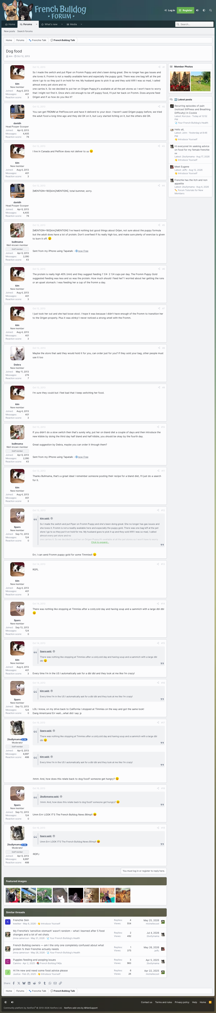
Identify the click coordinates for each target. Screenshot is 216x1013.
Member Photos (183, 66)
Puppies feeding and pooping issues (34, 959)
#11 (163, 470)
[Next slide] (206, 81)
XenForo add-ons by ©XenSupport (81, 1008)
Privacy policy (182, 1002)
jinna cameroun (21, 938)
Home (12, 24)
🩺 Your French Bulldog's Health (63, 938)
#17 (163, 722)
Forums (27, 24)
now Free (83, 250)
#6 (163, 269)
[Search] (210, 10)
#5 (163, 225)
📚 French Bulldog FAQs (49, 963)
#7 (163, 308)
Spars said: (46, 651)
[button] (204, 10)
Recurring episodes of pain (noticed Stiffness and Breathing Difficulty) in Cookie (192, 109)
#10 (163, 427)
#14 (163, 603)
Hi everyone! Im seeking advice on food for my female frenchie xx (192, 150)
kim (10, 56)
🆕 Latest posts (183, 99)
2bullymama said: (49, 796)
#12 (163, 510)
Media (73, 24)
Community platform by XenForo (33, 1008)
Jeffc (156, 950)
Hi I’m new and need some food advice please (40, 970)
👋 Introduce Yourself (48, 923)
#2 (163, 106)
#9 (163, 387)
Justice (17, 974)
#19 (163, 827)
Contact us (146, 1002)
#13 (163, 564)
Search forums (25, 31)
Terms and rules (163, 1002)
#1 (164, 67)
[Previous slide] (174, 81)
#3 (163, 146)
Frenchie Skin (21, 920)
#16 (163, 682)
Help (194, 1002)
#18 (163, 788)
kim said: (45, 518)
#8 (163, 348)
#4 (163, 185)
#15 (163, 643)
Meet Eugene (182, 166)
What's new (51, 24)
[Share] (159, 67)
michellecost (152, 923)
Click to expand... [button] (100, 542)
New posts (9, 31)
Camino (17, 963)
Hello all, (179, 129)
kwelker (17, 923)
